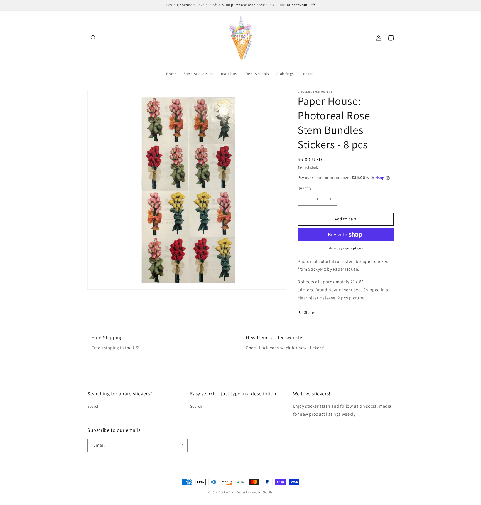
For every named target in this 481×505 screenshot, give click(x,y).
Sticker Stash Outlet (232, 492)
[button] (93, 38)
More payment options (345, 248)
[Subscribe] (181, 445)
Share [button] (309, 312)
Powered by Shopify (259, 492)
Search (93, 406)
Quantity (304, 188)
